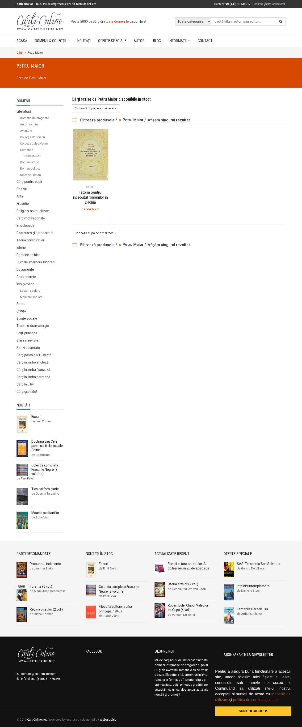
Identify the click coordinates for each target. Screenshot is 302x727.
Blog (157, 40)
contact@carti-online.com (269, 4)
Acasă (22, 40)
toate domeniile (117, 21)
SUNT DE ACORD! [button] (253, 711)
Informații (177, 40)
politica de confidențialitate (255, 700)
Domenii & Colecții (50, 40)
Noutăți (84, 40)
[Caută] (281, 21)
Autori (139, 40)
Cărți (20, 52)
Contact (205, 40)
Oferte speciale (112, 40)
